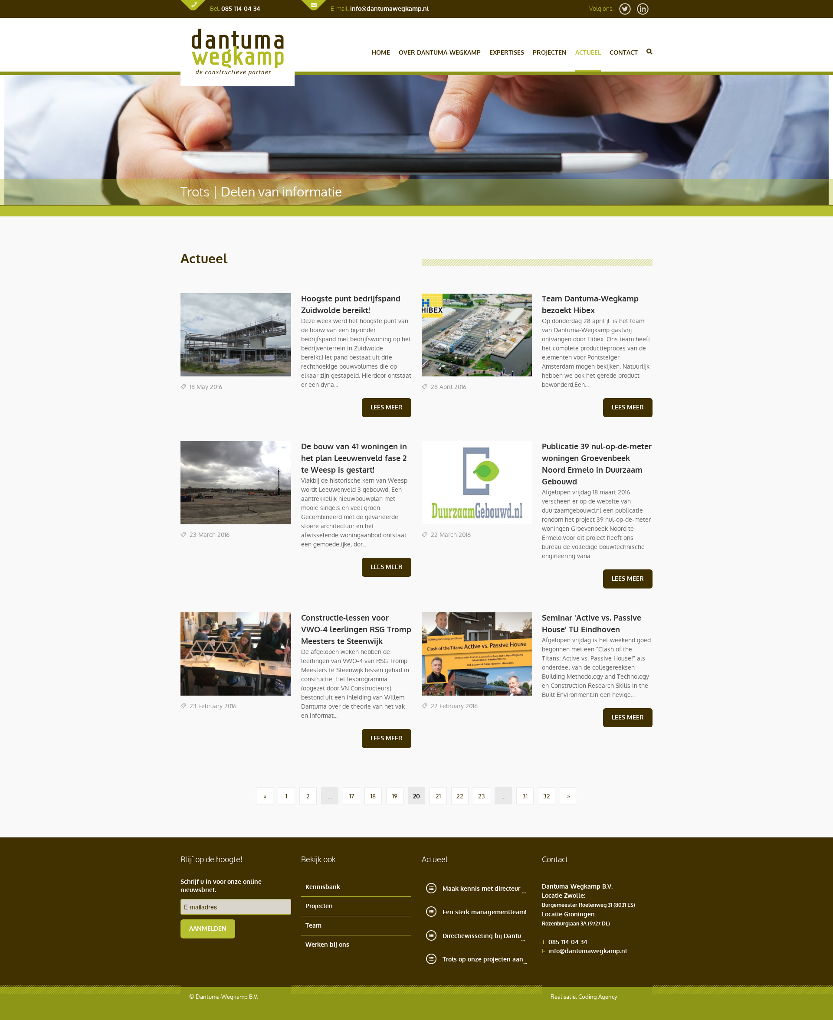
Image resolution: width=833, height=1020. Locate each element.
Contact (624, 53)
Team (313, 926)
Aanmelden (207, 929)
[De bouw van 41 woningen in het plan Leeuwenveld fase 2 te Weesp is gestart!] (235, 525)
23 (481, 796)
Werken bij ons (327, 945)
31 (525, 796)
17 (351, 796)
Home (381, 53)
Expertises (506, 53)
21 (438, 796)
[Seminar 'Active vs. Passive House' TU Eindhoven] (477, 696)
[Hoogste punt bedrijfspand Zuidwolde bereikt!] (235, 377)
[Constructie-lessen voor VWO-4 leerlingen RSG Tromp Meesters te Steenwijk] (235, 696)
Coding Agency (597, 997)
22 (459, 796)
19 (394, 796)
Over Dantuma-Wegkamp (440, 53)
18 (373, 796)
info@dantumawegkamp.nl (389, 9)
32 (546, 796)
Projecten (550, 53)
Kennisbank (322, 887)
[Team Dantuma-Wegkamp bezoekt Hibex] (477, 377)
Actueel (588, 53)
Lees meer (387, 407)
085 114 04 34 (240, 9)
